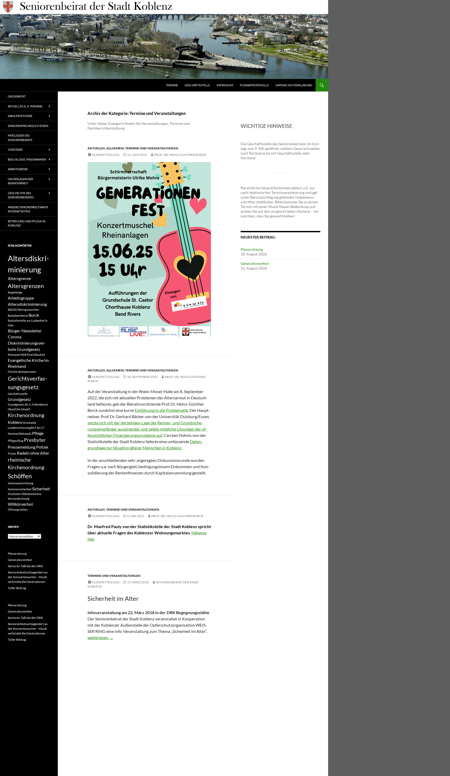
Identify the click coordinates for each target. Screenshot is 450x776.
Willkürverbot (20, 504)
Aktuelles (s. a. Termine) (25, 106)
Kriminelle (29, 422)
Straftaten (14, 494)
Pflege (37, 433)
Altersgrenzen (26, 285)
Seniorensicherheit (20, 489)
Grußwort (17, 96)
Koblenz (15, 422)
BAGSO (12, 309)
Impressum (225, 85)
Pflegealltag (15, 440)
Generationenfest (255, 263)
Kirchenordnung (26, 415)
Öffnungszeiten (18, 509)
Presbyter (35, 440)
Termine (172, 85)
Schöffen (20, 476)
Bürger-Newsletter (25, 330)
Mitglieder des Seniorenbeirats (20, 138)
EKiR (24, 354)
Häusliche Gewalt (19, 409)
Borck (34, 315)
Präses (12, 453)
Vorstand (15, 149)
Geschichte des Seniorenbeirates (21, 195)
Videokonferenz (31, 494)
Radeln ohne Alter (33, 452)
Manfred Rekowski (20, 433)
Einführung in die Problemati (160, 410)
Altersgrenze (19, 278)
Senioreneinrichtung (20, 483)
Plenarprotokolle (254, 85)
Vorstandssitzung (18, 498)
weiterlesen (100, 637)
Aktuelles (96, 148)
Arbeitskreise (18, 169)
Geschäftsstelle (197, 85)
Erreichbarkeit (36, 354)
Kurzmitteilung (106, 155)
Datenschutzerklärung (294, 85)
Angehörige (15, 292)
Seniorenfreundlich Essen (28, 125)
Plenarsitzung (252, 249)
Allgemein (115, 148)
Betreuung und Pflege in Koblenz (26, 223)
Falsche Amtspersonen (22, 371)
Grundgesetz (19, 399)
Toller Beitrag (17, 588)
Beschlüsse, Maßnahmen (27, 159)
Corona (14, 336)
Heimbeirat (41, 404)
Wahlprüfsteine (20, 116)
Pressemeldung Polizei (28, 446)
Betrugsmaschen (28, 309)
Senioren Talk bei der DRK (25, 566)
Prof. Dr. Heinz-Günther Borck (180, 155)
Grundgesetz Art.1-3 (20, 404)
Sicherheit (41, 488)
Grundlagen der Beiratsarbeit (20, 181)
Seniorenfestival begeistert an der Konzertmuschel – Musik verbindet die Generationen (28, 577)
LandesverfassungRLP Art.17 (26, 427)
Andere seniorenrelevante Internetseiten (28, 209)
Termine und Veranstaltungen (151, 148)
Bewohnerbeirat (18, 315)
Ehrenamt (14, 354)
